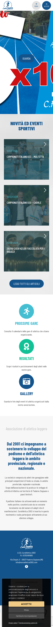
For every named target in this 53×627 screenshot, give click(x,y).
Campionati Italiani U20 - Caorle (24, 202)
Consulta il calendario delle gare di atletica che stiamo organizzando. (26, 328)
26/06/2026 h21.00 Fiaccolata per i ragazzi (26, 250)
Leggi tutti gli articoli (26, 283)
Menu (36, 6)
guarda (26, 58)
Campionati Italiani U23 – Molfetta (25, 156)
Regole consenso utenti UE (28, 623)
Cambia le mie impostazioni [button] (26, 616)
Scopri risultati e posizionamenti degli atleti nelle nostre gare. (26, 363)
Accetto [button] (26, 604)
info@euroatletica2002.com (26, 562)
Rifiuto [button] (26, 610)
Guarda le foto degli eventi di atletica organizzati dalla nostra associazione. (26, 398)
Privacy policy (13, 623)
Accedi (46, 6)
